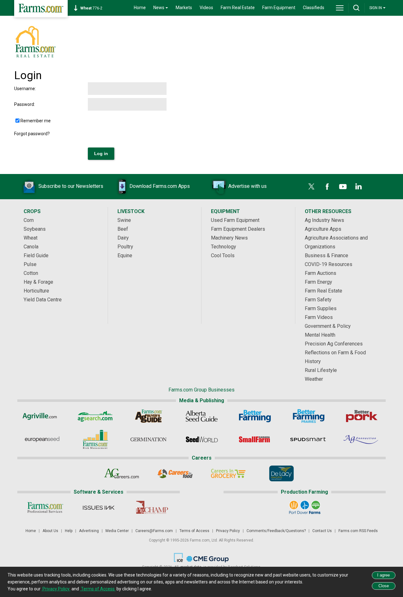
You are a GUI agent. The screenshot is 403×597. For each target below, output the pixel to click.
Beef (122, 229)
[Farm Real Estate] (35, 57)
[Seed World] (201, 439)
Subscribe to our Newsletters (70, 186)
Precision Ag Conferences (334, 344)
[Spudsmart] (308, 439)
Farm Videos (319, 317)
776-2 (91, 8)
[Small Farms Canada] (255, 439)
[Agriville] (42, 416)
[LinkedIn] (358, 186)
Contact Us (322, 531)
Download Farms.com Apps (159, 186)
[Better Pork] (361, 416)
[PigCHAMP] (151, 507)
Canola (31, 247)
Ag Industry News (324, 220)
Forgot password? (32, 133)
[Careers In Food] (175, 473)
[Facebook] (327, 186)
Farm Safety (318, 300)
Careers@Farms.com (154, 531)
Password (24, 104)
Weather (314, 379)
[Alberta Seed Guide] (201, 416)
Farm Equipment (278, 7)
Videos (206, 7)
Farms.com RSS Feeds (358, 531)
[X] (311, 186)
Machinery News (229, 238)
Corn (29, 220)
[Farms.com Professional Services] (45, 507)
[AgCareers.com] (121, 473)
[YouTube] (343, 186)
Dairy (123, 238)
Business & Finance (326, 255)
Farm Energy (318, 282)
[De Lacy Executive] (281, 473)
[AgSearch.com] (95, 416)
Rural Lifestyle (321, 370)
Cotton (31, 273)
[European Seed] (42, 439)
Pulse (30, 264)
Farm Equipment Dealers (238, 229)
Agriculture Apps (323, 229)
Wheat (30, 238)
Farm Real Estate (238, 7)
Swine (124, 220)
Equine (124, 255)
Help (68, 531)
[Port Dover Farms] (304, 507)
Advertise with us (247, 186)
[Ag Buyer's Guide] (148, 416)
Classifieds (313, 7)
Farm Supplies (321, 308)
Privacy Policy (228, 531)
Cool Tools (223, 255)
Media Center (117, 531)
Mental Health (320, 335)
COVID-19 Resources (328, 264)
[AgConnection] (361, 439)
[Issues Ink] (98, 507)
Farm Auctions (320, 273)
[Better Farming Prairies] (308, 416)
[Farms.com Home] (41, 8)
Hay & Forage (38, 282)
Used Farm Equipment (235, 220)
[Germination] (148, 439)
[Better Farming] (255, 416)
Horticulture (36, 291)
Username (24, 88)
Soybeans (35, 229)
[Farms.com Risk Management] (95, 439)
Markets (184, 7)
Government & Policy (328, 326)
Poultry (125, 247)
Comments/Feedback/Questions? (276, 531)
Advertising (89, 531)
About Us (50, 531)
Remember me (35, 120)
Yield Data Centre (43, 300)
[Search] (356, 8)
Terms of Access (194, 531)
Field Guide (36, 255)
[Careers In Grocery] (228, 473)
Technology (223, 247)
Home (140, 7)
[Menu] (339, 8)
